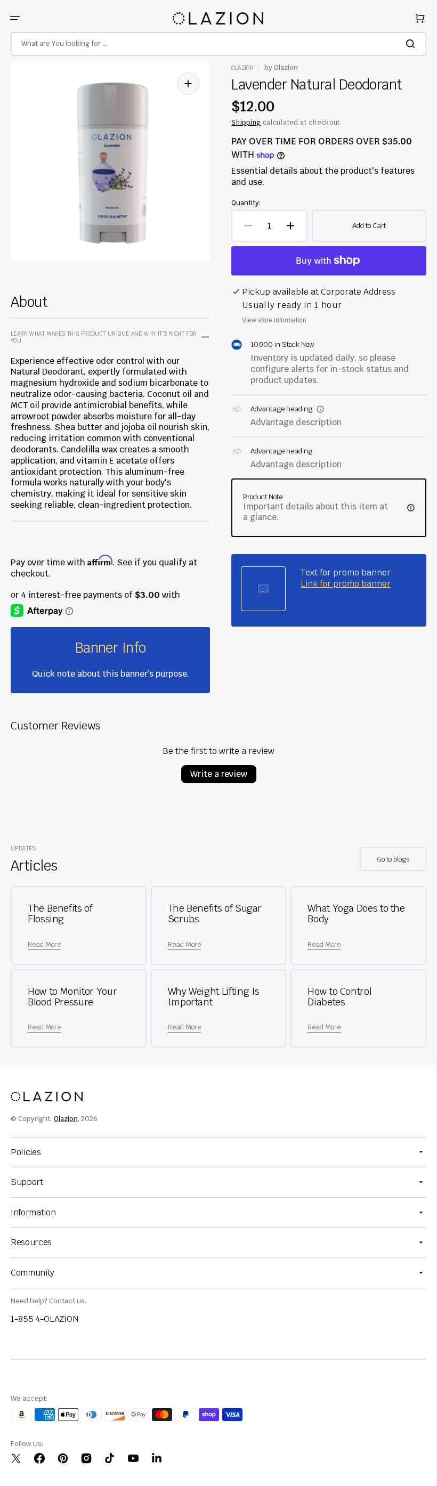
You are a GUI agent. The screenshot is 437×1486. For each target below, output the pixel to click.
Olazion (66, 1118)
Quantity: (242, 203)
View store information (270, 320)
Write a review (214, 773)
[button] (15, 18)
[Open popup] (316, 409)
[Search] (404, 43)
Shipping (242, 122)
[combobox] (214, 44)
